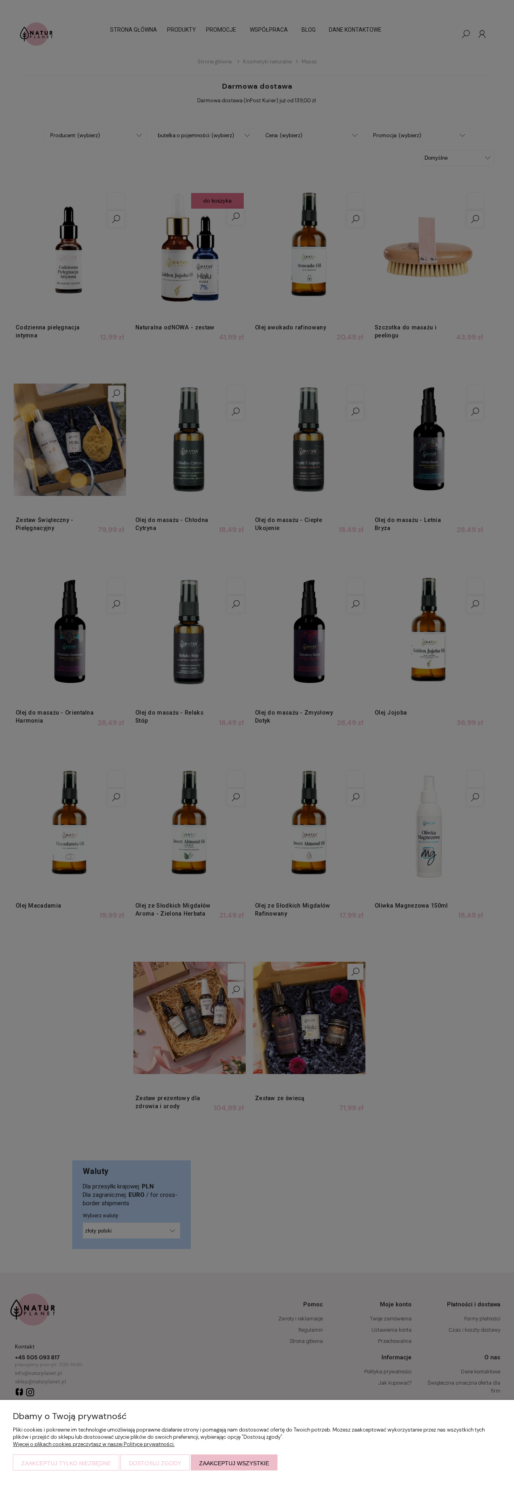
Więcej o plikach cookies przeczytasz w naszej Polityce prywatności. (94, 1444)
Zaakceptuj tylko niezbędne (66, 1463)
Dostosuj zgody (155, 1463)
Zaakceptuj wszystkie (234, 1463)
